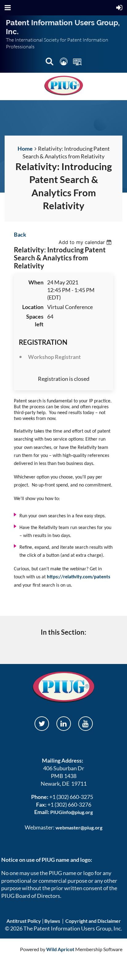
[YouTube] (85, 723)
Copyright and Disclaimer (93, 921)
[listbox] (86, 242)
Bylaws (52, 921)
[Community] (64, 63)
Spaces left (34, 320)
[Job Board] (77, 63)
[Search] (50, 63)
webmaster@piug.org (78, 827)
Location (32, 306)
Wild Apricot (60, 949)
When (35, 282)
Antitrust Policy (23, 921)
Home (25, 148)
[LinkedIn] (63, 723)
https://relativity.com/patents (78, 577)
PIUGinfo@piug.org (71, 812)
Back (20, 234)
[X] (42, 723)
